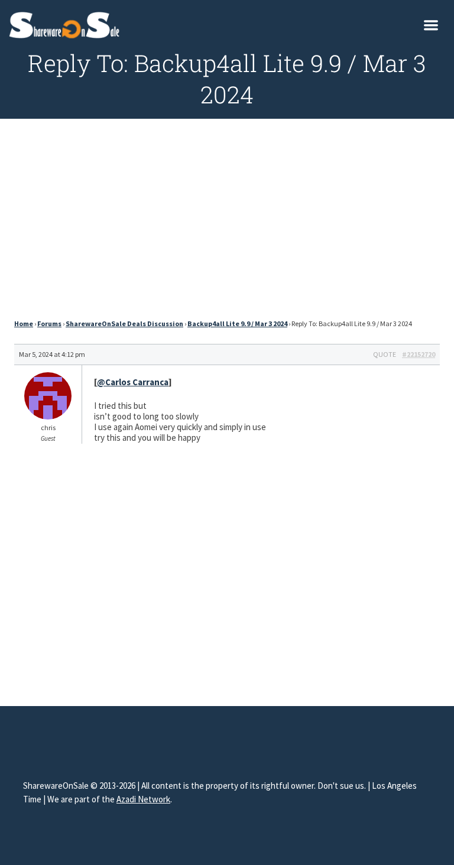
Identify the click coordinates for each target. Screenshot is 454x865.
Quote (384, 354)
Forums (49, 323)
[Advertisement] (227, 222)
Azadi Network (143, 799)
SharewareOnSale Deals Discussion (124, 323)
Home (23, 323)
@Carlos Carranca (132, 382)
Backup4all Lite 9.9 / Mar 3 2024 (237, 323)
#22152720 (418, 354)
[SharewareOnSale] (67, 23)
